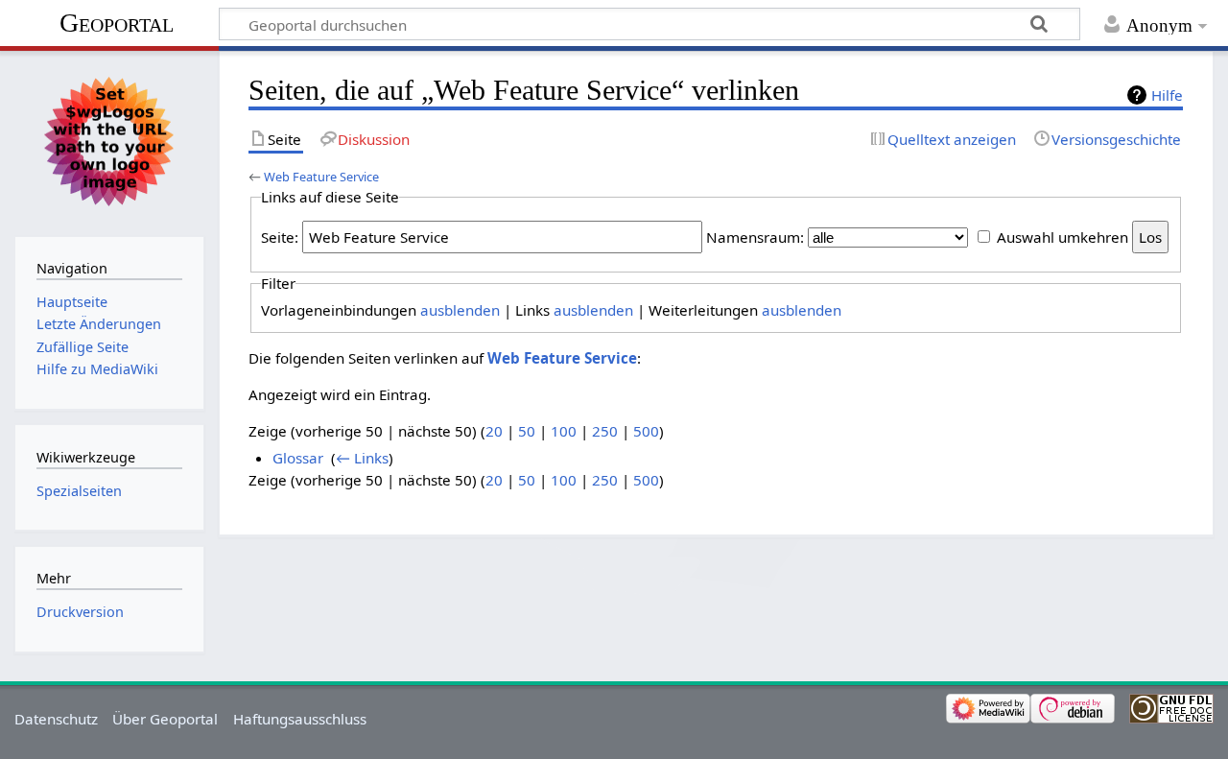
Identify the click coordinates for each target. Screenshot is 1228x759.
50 (526, 430)
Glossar (297, 457)
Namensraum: (755, 237)
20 (494, 430)
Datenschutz (56, 718)
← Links (362, 457)
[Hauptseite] (109, 141)
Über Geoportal (165, 718)
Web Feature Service (321, 176)
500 (646, 430)
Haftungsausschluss (299, 718)
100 (564, 430)
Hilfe (1167, 95)
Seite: (279, 237)
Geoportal (116, 22)
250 (605, 430)
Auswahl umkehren (1062, 237)
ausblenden (460, 310)
